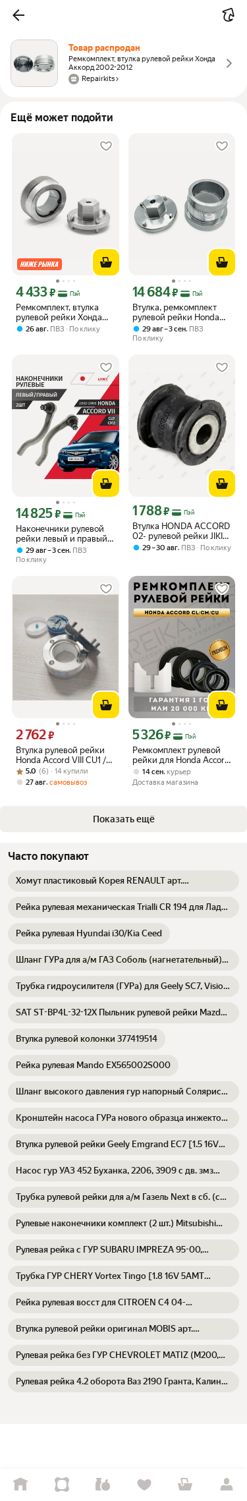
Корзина (185, 1485)
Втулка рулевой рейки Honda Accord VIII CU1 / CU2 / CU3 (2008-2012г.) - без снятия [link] (64, 755)
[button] (18, 15)
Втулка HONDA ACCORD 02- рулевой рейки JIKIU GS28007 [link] (181, 531)
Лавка (103, 1485)
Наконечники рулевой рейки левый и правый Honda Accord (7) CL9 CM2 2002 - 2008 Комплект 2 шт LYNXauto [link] (64, 534)
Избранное (144, 1485)
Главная (20, 1485)
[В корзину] (106, 262)
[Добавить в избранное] (106, 146)
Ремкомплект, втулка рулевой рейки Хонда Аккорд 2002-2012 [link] (59, 312)
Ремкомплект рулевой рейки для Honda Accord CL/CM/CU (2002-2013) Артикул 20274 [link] (181, 755)
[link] (123, 881)
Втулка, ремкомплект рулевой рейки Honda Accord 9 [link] (175, 312)
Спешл (62, 1485)
